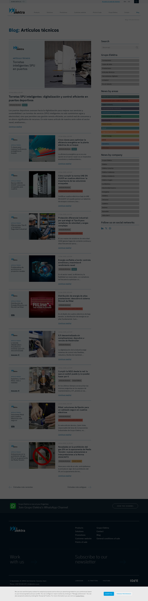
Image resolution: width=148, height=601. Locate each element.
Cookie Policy (80, 596)
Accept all (108, 594)
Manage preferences (124, 594)
